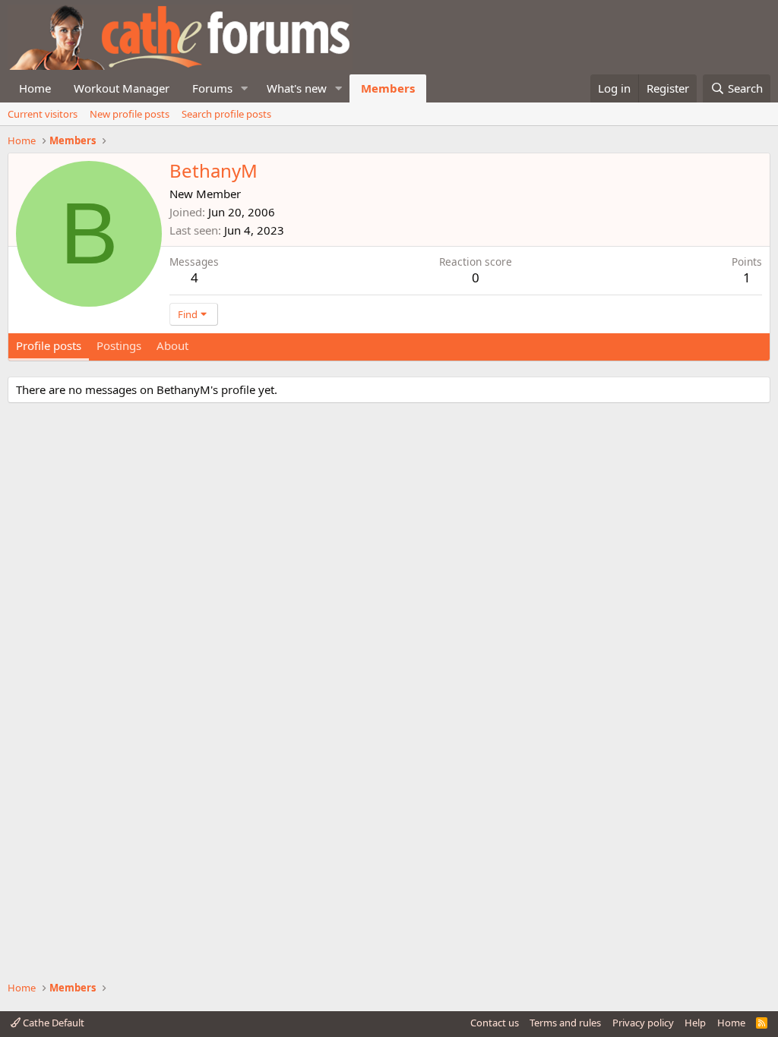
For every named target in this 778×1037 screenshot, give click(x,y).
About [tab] (172, 345)
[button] (244, 88)
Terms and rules (565, 1022)
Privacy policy (643, 1022)
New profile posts (129, 114)
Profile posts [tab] (48, 345)
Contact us (494, 1022)
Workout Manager (121, 88)
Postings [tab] (118, 345)
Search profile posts (226, 114)
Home (35, 88)
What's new (297, 88)
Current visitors (42, 114)
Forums (212, 88)
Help (695, 1022)
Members (388, 88)
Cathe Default (52, 1022)
